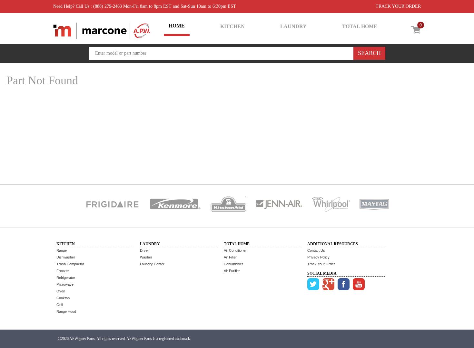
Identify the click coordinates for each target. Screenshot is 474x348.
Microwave (65, 284)
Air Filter (230, 257)
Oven (60, 291)
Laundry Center (152, 264)
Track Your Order (321, 264)
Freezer (62, 271)
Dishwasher (65, 257)
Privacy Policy (318, 257)
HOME (177, 25)
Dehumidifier (233, 264)
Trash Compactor (70, 264)
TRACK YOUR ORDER (398, 6)
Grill (59, 305)
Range (61, 250)
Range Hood (66, 311)
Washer (146, 257)
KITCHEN (232, 26)
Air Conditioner (235, 250)
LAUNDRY (293, 26)
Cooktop (63, 298)
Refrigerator (65, 277)
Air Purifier (232, 271)
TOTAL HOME (359, 26)
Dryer (144, 250)
